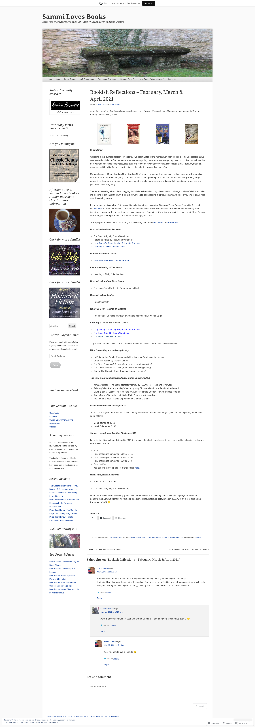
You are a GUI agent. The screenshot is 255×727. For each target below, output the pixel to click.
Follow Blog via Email (64, 335)
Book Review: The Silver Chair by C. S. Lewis (189, 549)
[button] (104, 134)
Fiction (149, 537)
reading (164, 537)
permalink (197, 537)
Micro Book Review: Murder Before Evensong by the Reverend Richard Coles (64, 503)
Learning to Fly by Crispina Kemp (109, 247)
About (58, 79)
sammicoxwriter (115, 104)
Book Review (136, 537)
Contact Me (171, 79)
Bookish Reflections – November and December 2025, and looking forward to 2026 (63, 492)
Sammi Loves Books (74, 16)
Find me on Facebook (63, 390)
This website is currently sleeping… (64, 485)
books (144, 537)
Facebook (158, 222)
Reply (99, 598)
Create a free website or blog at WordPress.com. (64, 716)
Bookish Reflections (115, 537)
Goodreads (172, 222)
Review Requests (70, 79)
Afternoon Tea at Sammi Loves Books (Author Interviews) (142, 79)
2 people (109, 592)
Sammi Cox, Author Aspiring (61, 419)
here (137, 468)
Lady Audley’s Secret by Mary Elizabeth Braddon (117, 243)
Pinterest (53, 416)
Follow (55, 365)
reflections (171, 537)
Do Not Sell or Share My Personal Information (101, 716)
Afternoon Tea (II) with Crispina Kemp (111, 260)
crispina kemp (103, 568)
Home (50, 79)
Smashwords (54, 423)
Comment (200, 706)
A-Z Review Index (87, 79)
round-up (179, 537)
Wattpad (52, 426)
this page (98, 209)
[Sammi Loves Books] (127, 53)
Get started (148, 3)
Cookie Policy (53, 722)
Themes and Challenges (107, 79)
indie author (156, 537)
